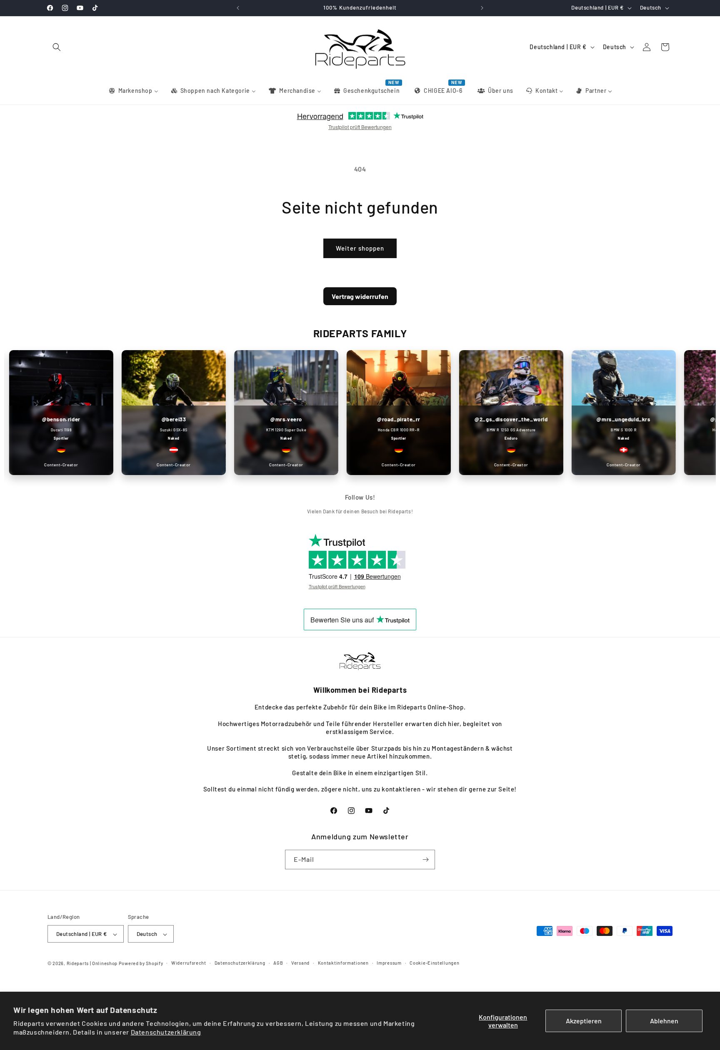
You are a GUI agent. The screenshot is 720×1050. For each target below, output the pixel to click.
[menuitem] (133, 91)
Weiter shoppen (360, 248)
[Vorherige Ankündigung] (238, 8)
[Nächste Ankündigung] (482, 8)
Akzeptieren (584, 1021)
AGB (278, 962)
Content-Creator (157, 464)
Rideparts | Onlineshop (92, 963)
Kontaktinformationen (343, 962)
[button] (57, 47)
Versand (300, 962)
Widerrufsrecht (188, 962)
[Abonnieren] (425, 859)
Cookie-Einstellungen (434, 962)
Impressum (389, 962)
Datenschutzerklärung (166, 1032)
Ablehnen (664, 1021)
